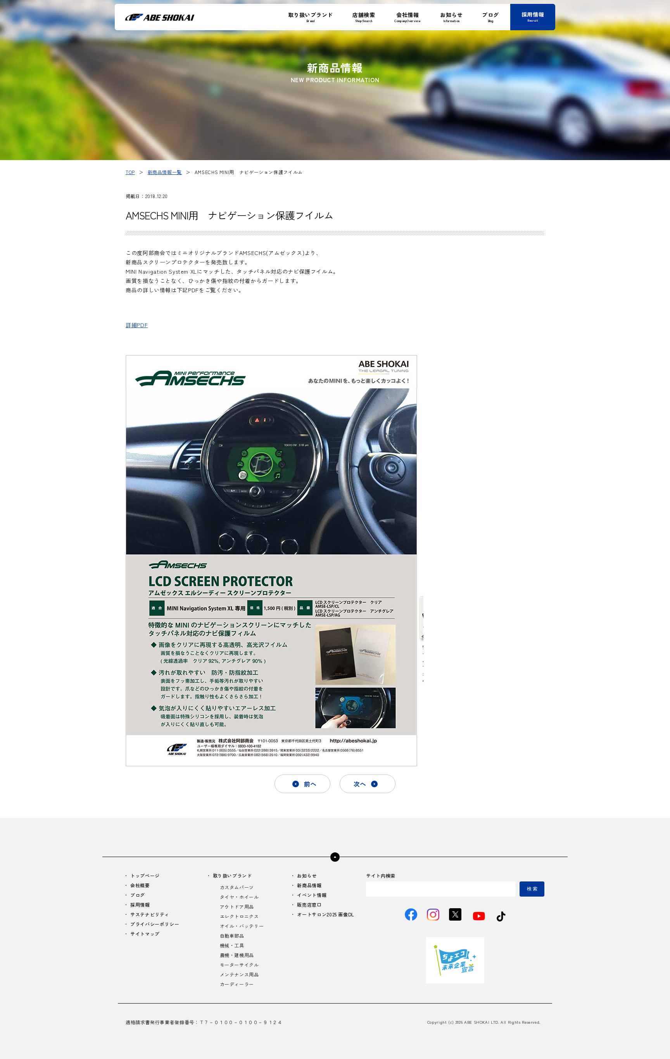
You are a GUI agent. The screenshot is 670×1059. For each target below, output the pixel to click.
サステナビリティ (149, 914)
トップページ (145, 875)
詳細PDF (137, 325)
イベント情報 (311, 895)
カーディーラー (237, 984)
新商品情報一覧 (165, 172)
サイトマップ (145, 934)
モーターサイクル (239, 965)
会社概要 (140, 885)
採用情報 (140, 904)
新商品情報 (309, 885)
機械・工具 (232, 945)
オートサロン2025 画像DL (325, 914)
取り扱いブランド (232, 875)
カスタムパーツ (237, 887)
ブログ (137, 895)
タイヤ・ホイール (239, 897)
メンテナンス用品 (239, 974)
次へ (360, 783)
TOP (130, 172)
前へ (310, 783)
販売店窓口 (309, 904)
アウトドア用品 (237, 906)
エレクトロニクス (239, 916)
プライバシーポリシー (154, 924)
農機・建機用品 (237, 955)
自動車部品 (232, 935)
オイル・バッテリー (242, 926)
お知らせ (307, 875)
